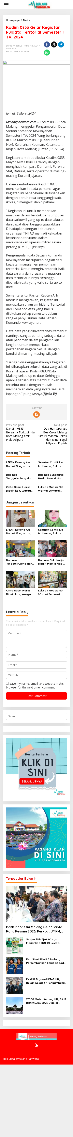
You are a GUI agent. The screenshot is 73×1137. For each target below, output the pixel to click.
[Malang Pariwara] (40, 4)
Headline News (21, 51)
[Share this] (47, 44)
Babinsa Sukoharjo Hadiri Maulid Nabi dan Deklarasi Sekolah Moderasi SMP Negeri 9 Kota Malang (51, 476)
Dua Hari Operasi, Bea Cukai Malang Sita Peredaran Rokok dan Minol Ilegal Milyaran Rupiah (53, 434)
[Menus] (6, 4)
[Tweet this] (54, 44)
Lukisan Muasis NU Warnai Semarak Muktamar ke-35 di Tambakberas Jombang (50, 488)
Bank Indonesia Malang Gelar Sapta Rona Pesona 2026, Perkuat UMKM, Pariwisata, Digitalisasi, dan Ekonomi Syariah (35, 929)
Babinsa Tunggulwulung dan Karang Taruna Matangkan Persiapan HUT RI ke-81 (20, 476)
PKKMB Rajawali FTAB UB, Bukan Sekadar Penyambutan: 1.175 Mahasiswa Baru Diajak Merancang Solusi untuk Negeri (46, 981)
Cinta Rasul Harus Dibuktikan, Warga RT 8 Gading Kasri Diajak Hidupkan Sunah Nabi (18, 488)
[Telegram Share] (61, 44)
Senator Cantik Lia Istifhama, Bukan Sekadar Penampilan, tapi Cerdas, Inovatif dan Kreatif (52, 464)
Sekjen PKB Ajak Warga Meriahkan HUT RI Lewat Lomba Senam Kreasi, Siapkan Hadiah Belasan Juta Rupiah (46, 941)
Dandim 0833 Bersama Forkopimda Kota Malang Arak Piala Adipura (20, 432)
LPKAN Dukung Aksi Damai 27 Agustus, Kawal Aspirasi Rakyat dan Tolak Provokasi (18, 464)
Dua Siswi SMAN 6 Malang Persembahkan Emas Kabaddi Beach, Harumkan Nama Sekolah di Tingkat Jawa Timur (46, 961)
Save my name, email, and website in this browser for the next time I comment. (35, 685)
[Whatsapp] (47, 53)
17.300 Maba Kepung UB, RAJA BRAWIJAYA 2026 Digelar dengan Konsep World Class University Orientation (46, 1001)
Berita (9, 51)
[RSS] (36, 414)
